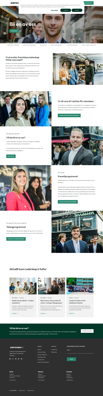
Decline (77, 10)
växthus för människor (29, 45)
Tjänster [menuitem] (39, 346)
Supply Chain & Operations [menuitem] (43, 362)
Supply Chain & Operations (89, 45)
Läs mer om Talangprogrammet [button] (16, 238)
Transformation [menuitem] (40, 359)
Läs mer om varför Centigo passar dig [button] (69, 115)
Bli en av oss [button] (11, 156)
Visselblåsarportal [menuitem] (30, 390)
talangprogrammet (72, 45)
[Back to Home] (17, 3)
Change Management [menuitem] (42, 354)
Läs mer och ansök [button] (87, 331)
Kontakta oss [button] (88, 3)
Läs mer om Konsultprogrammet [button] (67, 201)
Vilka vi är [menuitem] (54, 346)
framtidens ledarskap (13, 45)
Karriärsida (14, 30)
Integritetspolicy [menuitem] (22, 390)
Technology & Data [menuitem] (41, 357)
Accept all (66, 10)
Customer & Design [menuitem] (41, 352)
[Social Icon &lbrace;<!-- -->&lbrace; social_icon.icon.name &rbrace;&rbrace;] (10, 358)
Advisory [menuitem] (39, 349)
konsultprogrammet (56, 45)
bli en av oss (43, 45)
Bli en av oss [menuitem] (54, 352)
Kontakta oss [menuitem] (54, 349)
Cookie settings (54, 10)
